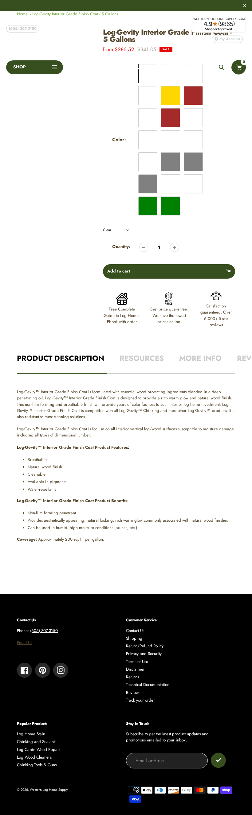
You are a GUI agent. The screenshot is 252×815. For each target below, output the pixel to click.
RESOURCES (142, 358)
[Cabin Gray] (193, 161)
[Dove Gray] (170, 161)
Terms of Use (137, 662)
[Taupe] (193, 117)
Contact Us (135, 631)
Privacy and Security (144, 654)
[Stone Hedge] (170, 183)
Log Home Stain (31, 734)
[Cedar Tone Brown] (193, 95)
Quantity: (121, 246)
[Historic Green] (170, 205)
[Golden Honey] (147, 95)
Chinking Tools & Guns (37, 765)
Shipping (134, 638)
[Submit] (218, 760)
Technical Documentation (147, 684)
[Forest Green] (147, 205)
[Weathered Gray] (147, 183)
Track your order (140, 700)
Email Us (24, 643)
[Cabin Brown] (170, 117)
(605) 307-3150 (23, 28)
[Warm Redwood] (193, 139)
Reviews (133, 692)
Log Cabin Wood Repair (38, 749)
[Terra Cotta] (170, 139)
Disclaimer (135, 669)
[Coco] (147, 117)
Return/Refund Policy (144, 646)
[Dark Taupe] (147, 139)
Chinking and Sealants (36, 742)
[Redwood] (147, 161)
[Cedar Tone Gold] (170, 95)
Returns (132, 677)
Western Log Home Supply (49, 789)
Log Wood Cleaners (34, 757)
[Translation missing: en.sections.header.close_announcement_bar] (244, 5)
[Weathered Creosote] (193, 183)
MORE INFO (200, 358)
